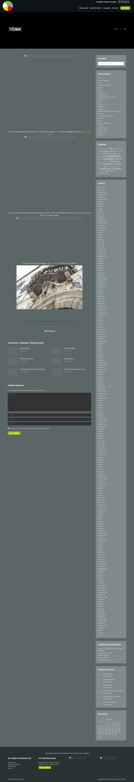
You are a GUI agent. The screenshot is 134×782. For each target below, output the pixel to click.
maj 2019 (100, 294)
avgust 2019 (101, 287)
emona (100, 154)
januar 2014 (101, 445)
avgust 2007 (101, 628)
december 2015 (102, 391)
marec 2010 (101, 554)
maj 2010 (100, 550)
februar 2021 (101, 244)
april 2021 (100, 239)
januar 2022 (101, 218)
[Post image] (13, 351)
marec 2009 (101, 583)
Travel (117, 166)
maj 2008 (100, 606)
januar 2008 (101, 616)
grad (104, 156)
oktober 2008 (101, 595)
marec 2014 (101, 441)
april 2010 (100, 552)
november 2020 (102, 251)
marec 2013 (101, 469)
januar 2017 (101, 360)
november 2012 (102, 479)
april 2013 (100, 467)
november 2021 (102, 223)
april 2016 (100, 381)
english (100, 92)
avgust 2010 (101, 542)
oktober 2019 (101, 282)
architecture (105, 149)
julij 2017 (100, 346)
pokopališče (101, 161)
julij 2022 (100, 204)
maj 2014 (100, 436)
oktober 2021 (101, 225)
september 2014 (102, 426)
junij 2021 (100, 235)
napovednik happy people (105, 116)
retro (99, 120)
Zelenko (86, 753)
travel (99, 125)
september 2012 (102, 483)
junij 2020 (100, 263)
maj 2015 (100, 407)
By (51, 321)
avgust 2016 (101, 372)
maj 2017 (100, 351)
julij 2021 (100, 232)
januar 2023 (101, 190)
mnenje (100, 113)
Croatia (105, 151)
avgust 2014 (101, 429)
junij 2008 (100, 604)
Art (30, 321)
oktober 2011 (101, 509)
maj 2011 (100, 521)
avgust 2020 (101, 258)
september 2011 (102, 512)
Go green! (106, 655)
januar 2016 (101, 389)
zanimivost (45, 321)
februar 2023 (101, 187)
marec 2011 (101, 526)
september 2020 (102, 256)
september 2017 (102, 341)
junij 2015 (100, 405)
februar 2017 (101, 358)
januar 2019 (101, 303)
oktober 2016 (101, 367)
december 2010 (102, 533)
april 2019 (100, 296)
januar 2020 (101, 275)
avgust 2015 (101, 400)
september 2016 (102, 370)
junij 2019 (100, 291)
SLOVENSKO (99, 2)
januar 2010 (101, 559)
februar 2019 (101, 301)
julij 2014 (100, 431)
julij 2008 (100, 602)
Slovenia (100, 164)
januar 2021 (101, 246)
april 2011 (100, 523)
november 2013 (102, 450)
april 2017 (100, 353)
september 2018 (102, 313)
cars (99, 90)
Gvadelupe (113, 156)
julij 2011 (100, 516)
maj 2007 (100, 635)
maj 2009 (100, 578)
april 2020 (100, 268)
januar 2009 (101, 587)
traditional (112, 166)
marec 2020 (101, 270)
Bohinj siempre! (108, 653)
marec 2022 (101, 213)
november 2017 (102, 336)
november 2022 (102, 194)
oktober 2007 (101, 623)
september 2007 (102, 625)
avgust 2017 (101, 344)
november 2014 (102, 422)
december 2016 (102, 363)
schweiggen (54, 263)
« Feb (99, 737)
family (118, 154)
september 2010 (102, 540)
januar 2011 (101, 531)
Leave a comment (70, 321)
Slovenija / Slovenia (37, 321)
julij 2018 (100, 318)
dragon (117, 151)
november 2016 (102, 365)
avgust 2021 (101, 230)
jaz (99, 102)
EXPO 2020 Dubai (110, 154)
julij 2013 (100, 460)
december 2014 (102, 419)
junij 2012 (100, 490)
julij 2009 (100, 573)
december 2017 (102, 334)
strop (99, 166)
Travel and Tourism (109, 169)
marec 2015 (101, 412)
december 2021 (102, 220)
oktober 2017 (101, 339)
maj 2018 (100, 322)
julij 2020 (100, 261)
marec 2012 (101, 497)
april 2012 (100, 495)
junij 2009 (100, 576)
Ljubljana (51, 324)
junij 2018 (100, 320)
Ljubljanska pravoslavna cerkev (74, 369)
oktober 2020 (101, 254)
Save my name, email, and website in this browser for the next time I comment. (29, 428)
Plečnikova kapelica (26, 359)
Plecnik (118, 159)
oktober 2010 (101, 538)
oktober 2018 (101, 310)
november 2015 (102, 393)
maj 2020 (100, 265)
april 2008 (100, 609)
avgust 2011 (101, 514)
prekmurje (114, 161)
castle (99, 151)
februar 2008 (101, 613)
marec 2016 (101, 384)
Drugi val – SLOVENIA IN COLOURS (107, 649)
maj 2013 (100, 464)
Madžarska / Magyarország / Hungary (108, 111)
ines (99, 658)
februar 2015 (101, 415)
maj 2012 (100, 493)
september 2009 (102, 568)
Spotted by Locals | (52, 753)
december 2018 (102, 306)
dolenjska (112, 151)
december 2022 (102, 192)
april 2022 (100, 211)
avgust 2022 (101, 202)
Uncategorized (102, 128)
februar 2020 (101, 273)
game (99, 156)
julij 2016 (100, 374)
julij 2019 (100, 289)
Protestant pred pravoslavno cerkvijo (32, 369)
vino (106, 171)
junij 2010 (100, 547)
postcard (107, 161)
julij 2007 (100, 630)
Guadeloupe (101, 94)
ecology (121, 151)
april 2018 (100, 325)
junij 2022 (100, 206)
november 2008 (102, 592)
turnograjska (101, 171)
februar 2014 (101, 443)
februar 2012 (101, 500)
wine (110, 171)
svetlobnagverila (105, 166)
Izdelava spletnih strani (14, 779)
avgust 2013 (101, 457)
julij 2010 (100, 545)
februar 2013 (101, 471)
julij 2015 (100, 403)
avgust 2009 (101, 571)
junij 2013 (100, 462)
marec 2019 (101, 299)
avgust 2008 (101, 599)
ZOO (114, 171)
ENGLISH (107, 2)
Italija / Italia (101, 99)
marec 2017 (101, 355)
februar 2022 (101, 216)
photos (100, 118)
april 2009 (100, 580)
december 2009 (102, 561)
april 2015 (100, 410)
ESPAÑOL (113, 2)
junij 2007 (100, 632)
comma (22, 779)
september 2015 (102, 398)
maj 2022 (100, 209)
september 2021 (102, 228)
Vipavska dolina (102, 130)
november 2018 (102, 308)
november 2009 (102, 564)
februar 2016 (101, 386)
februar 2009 (101, 585)
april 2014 (100, 438)
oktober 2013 (101, 452)
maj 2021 (100, 237)
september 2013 (102, 455)
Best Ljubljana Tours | (67, 753)
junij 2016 (100, 377)
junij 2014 (100, 434)
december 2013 (102, 448)
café (99, 87)
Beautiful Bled (24, 348)
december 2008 (102, 590)
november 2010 (102, 535)
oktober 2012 (101, 481)
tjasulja (100, 653)
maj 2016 (100, 379)
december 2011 (102, 505)
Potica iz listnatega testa (109, 702)
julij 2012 (100, 488)
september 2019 (102, 284)
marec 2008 (101, 611)
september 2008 (102, 597)
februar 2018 (101, 329)
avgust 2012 (101, 486)
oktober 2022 (101, 197)
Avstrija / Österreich (103, 80)
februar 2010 (101, 557)
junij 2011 (100, 519)
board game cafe (118, 149)
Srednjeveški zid (69, 359)
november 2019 (102, 280)
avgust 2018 (101, 315)
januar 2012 (101, 502)
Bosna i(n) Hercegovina (104, 85)
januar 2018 (101, 332)
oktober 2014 (101, 424)
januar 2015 (101, 417)
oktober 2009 (101, 566)
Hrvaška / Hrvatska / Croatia (106, 97)
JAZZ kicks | (79, 753)
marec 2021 (101, 242)
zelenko (100, 135)
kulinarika (100, 106)
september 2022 (102, 199)
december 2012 (102, 476)
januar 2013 (101, 474)
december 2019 (102, 277)
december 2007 (102, 618)
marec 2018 (101, 327)
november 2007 (102, 621)
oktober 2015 (101, 396)
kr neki (100, 104)
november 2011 (102, 507)
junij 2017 (100, 348)
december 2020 (102, 249)
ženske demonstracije (103, 173)
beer (99, 83)
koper (122, 156)
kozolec (100, 159)
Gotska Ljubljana (69, 348)
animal (100, 149)
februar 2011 (101, 528)
